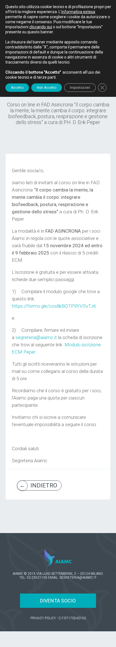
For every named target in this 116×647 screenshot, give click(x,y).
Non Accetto (46, 88)
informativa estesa (78, 12)
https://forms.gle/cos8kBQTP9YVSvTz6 (54, 306)
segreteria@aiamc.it (36, 337)
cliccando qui (40, 27)
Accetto (17, 88)
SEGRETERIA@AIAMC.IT (78, 578)
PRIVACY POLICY (43, 618)
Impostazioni (80, 88)
